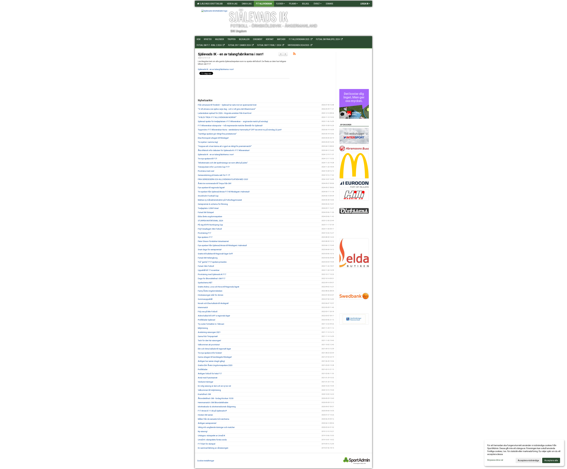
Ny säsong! (202, 431)
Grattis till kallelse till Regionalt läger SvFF (215, 254)
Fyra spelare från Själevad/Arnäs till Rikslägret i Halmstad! (222, 245)
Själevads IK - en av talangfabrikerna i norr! (230, 54)
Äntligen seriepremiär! (207, 423)
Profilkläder (202, 369)
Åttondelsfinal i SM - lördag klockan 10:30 (215, 398)
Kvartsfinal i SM (204, 394)
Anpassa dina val (495, 460)
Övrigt (317, 4)
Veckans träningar (205, 382)
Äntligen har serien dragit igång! (211, 361)
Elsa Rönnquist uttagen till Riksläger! (213, 138)
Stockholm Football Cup (208, 196)
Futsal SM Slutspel (206, 212)
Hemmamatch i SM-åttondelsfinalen (213, 402)
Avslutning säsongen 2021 (209, 332)
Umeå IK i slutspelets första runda (212, 440)
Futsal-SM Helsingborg (207, 258)
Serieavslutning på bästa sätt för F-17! (214, 175)
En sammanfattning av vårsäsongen (213, 448)
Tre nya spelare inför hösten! (210, 353)
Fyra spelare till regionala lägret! (211, 187)
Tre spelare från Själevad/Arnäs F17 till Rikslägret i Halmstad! (224, 192)
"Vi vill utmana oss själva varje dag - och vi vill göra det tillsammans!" (227, 109)
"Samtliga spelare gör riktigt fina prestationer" (217, 134)
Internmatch (203, 307)
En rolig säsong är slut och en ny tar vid (214, 386)
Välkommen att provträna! (209, 345)
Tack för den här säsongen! (209, 340)
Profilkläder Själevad (206, 320)
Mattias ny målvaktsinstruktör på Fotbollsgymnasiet (220, 200)
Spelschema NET (205, 283)
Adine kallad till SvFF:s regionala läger (214, 316)
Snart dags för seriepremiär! (210, 249)
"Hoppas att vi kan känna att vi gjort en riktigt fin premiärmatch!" (225, 146)
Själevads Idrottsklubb (211, 4)
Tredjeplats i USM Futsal (208, 208)
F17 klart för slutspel (206, 444)
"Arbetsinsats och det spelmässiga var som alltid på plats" (223, 163)
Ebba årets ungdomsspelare (210, 216)
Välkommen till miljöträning (209, 390)
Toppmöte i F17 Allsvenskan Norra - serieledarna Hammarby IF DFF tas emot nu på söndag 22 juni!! (240, 130)
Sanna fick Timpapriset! (208, 336)
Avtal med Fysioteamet (207, 378)
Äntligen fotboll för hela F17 (210, 373)
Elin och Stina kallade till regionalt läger (214, 349)
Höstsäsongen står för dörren (210, 295)
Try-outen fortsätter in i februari (211, 324)
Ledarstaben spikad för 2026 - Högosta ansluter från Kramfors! (224, 113)
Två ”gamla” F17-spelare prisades (212, 262)
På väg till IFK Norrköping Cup (210, 225)
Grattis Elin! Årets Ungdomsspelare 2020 (215, 365)
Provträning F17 (204, 233)
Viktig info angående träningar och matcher (216, 427)
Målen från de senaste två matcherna (213, 419)
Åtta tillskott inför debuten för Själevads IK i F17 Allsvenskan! (224, 150)
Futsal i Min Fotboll (206, 266)
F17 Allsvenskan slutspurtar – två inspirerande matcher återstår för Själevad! (230, 125)
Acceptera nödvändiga (528, 460)
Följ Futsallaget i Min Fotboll (210, 229)
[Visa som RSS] (294, 54)
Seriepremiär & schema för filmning (213, 204)
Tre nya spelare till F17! (207, 159)
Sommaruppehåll (205, 299)
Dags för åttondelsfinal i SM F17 (211, 278)
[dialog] (524, 452)
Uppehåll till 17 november (208, 270)
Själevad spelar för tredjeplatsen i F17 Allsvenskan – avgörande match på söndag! (233, 121)
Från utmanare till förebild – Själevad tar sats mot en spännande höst (227, 105)
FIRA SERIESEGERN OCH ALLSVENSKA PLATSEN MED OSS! (223, 179)
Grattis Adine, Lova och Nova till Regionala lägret (218, 287)
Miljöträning (203, 328)
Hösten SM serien (205, 415)
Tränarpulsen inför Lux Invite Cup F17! (213, 167)
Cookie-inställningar (205, 461)
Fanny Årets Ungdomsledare (210, 291)
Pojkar (292, 4)
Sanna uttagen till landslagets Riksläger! (215, 357)
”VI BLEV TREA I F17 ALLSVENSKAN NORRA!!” (217, 117)
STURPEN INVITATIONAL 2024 (210, 221)
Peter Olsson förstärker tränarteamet (213, 241)
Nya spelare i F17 (205, 237)
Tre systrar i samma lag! (208, 142)
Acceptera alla (551, 460)
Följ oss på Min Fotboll (207, 311)
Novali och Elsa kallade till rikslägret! (213, 303)
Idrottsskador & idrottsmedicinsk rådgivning (217, 407)
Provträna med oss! (206, 171)
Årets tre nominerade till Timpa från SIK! (214, 183)
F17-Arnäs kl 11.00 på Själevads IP (212, 411)
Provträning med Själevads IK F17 (212, 274)
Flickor (279, 4)
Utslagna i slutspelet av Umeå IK (211, 435)
